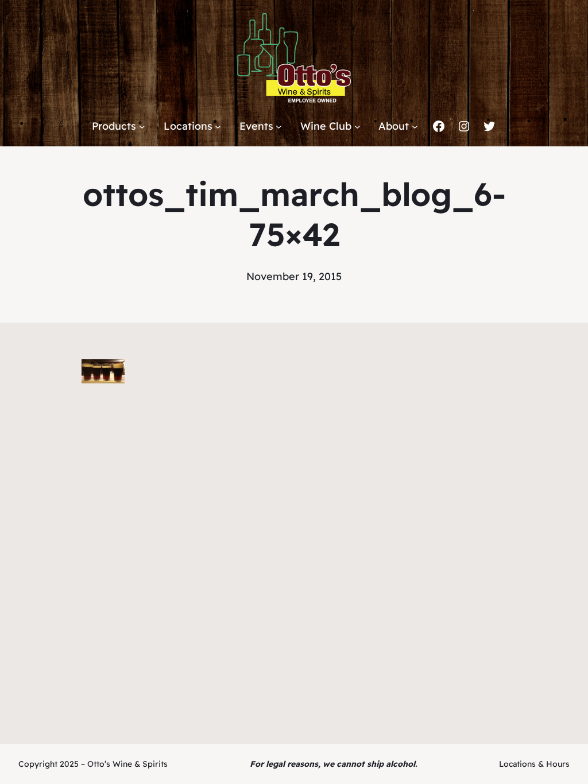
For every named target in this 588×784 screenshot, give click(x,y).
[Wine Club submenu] (357, 126)
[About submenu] (415, 126)
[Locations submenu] (218, 126)
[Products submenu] (142, 126)
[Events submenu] (279, 126)
